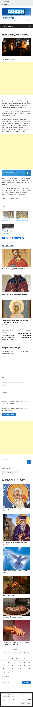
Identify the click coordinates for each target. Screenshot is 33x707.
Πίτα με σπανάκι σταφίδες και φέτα (12, 617)
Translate (14, 474)
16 (4, 665)
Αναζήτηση (5, 459)
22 (29, 665)
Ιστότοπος (5, 392)
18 (12, 665)
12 (16, 662)
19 (16, 665)
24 (8, 668)
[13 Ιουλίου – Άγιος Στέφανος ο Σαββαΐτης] (16, 284)
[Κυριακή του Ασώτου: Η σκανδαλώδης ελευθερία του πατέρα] (22, 214)
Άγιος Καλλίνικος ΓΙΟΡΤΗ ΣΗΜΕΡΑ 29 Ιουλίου (16, 269)
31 (8, 672)
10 (8, 662)
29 (29, 668)
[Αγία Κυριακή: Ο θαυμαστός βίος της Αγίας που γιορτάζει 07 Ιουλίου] (16, 310)
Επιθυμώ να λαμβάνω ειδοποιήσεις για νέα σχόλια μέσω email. (15, 402)
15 (29, 662)
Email (4, 385)
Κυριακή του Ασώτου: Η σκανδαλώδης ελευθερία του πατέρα (22, 220)
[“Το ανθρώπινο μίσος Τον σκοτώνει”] (8, 227)
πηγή (3, 206)
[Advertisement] (16, 78)
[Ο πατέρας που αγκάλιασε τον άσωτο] (8, 214)
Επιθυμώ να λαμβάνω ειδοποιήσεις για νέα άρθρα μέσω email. (15, 409)
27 (20, 668)
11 (12, 662)
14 (24, 662)
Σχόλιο (4, 356)
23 (4, 668)
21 (24, 665)
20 (20, 665)
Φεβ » (7, 676)
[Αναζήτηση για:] (16, 682)
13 (20, 662)
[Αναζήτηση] (29, 462)
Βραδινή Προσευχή (8, 595)
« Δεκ (3, 676)
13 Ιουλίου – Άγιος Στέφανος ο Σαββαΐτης (15, 294)
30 (4, 672)
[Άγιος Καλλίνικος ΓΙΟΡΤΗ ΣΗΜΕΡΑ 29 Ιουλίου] (16, 258)
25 (12, 668)
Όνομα (4, 377)
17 (8, 665)
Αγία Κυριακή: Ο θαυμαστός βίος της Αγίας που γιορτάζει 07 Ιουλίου (15, 321)
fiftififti (8, 18)
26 (16, 668)
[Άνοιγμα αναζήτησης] (29, 26)
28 (24, 668)
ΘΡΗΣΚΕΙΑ (4, 31)
